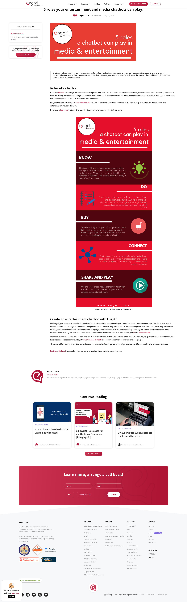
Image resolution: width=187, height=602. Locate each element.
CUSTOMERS (152, 550)
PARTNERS (151, 554)
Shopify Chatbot (89, 572)
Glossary (130, 533)
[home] (34, 4)
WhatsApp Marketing (90, 559)
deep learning (144, 332)
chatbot (61, 92)
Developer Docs (132, 565)
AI (134, 332)
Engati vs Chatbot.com (134, 555)
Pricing (97, 4)
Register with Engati (58, 351)
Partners (107, 4)
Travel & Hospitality (90, 539)
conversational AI (82, 103)
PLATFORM (108, 522)
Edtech (86, 536)
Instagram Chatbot (90, 562)
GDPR (142, 595)
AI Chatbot (87, 565)
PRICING (151, 557)
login (155, 4)
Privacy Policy (162, 595)
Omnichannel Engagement (92, 568)
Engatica (129, 542)
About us (151, 526)
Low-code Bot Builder (112, 530)
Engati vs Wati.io (132, 552)
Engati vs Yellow (132, 546)
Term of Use (151, 595)
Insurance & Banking (90, 542)
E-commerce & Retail (90, 530)
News (150, 536)
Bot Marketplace (132, 568)
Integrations (109, 542)
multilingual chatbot (92, 340)
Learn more (15, 593)
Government (88, 546)
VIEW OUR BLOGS (94, 454)
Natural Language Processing (114, 536)
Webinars (130, 539)
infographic (63, 110)
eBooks (129, 536)
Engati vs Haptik (132, 549)
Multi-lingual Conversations (114, 546)
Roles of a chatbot (17, 33)
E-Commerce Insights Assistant (94, 575)
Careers (154, 533)
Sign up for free (138, 4)
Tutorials (130, 562)
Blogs (129, 530)
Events (150, 530)
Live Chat (108, 539)
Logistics (86, 549)
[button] (72, 4)
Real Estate (87, 533)
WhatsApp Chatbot (90, 555)
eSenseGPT (109, 533)
